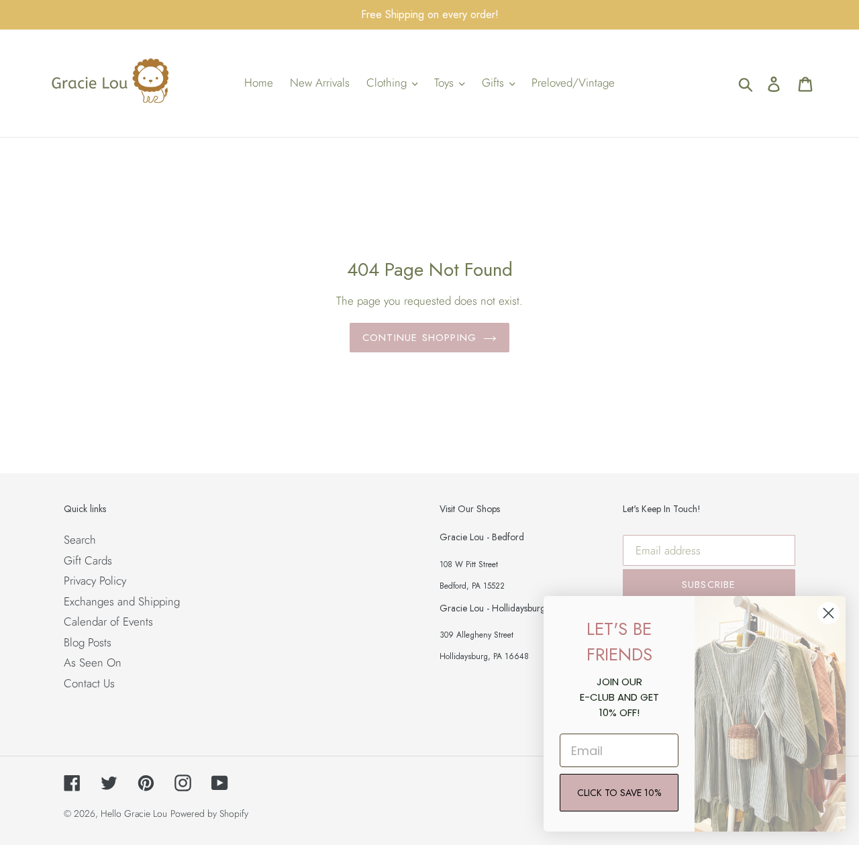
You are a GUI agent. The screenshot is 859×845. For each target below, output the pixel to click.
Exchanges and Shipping (122, 601)
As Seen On (92, 662)
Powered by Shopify (209, 813)
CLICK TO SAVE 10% (619, 792)
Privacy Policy (95, 581)
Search (80, 540)
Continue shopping (419, 337)
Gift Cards (88, 560)
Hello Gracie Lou (134, 813)
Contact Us (89, 683)
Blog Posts (87, 642)
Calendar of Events (108, 621)
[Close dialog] (828, 613)
